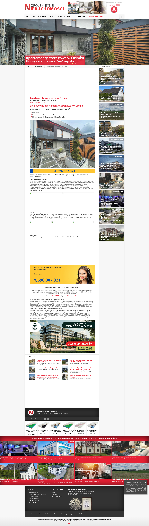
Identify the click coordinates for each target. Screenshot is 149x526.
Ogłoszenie (38, 66)
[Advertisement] (62, 84)
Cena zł (31, 432)
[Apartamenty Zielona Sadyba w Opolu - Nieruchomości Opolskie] (111, 129)
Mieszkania (42, 16)
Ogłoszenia (82, 16)
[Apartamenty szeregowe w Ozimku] (62, 168)
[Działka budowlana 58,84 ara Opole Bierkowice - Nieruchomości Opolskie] (111, 111)
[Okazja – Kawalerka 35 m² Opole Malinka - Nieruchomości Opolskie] (111, 198)
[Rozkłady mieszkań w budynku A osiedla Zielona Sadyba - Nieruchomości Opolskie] (111, 76)
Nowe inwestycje (33, 492)
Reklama (47, 514)
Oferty (53, 492)
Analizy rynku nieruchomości (37, 494)
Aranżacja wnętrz (34, 500)
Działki (52, 16)
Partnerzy (64, 514)
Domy (33, 16)
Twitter (48, 419)
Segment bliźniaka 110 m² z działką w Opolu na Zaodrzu (81, 360)
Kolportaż (56, 514)
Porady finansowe (34, 498)
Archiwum (40, 514)
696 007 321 (49, 280)
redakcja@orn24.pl (71, 296)
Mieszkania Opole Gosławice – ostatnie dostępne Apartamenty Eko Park (82, 368)
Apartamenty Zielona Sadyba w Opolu (48, 368)
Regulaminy (73, 514)
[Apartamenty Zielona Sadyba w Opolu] (62, 352)
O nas (32, 514)
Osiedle (39, 102)
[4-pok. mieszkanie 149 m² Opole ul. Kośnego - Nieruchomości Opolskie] (111, 181)
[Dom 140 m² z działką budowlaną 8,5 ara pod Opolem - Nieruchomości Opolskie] (111, 233)
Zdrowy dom (32, 502)
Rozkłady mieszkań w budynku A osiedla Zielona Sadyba (49, 360)
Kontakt (81, 514)
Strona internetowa (60, 523)
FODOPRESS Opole (83, 523)
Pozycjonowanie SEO (71, 523)
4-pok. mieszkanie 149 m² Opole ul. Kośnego (80, 376)
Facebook (45, 419)
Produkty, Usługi (33, 496)
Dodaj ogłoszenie (97, 16)
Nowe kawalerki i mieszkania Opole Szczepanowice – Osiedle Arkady (47, 376)
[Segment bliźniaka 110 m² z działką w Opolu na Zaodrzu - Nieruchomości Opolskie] (111, 94)
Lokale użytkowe (64, 16)
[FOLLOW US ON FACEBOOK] (121, 16)
